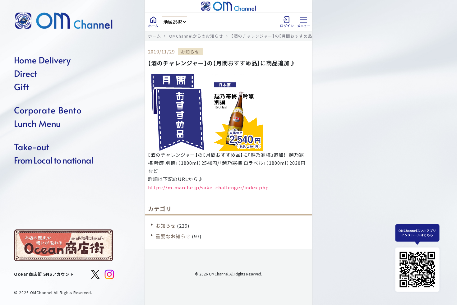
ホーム (154, 36)
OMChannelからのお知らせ (196, 36)
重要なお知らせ (173, 236)
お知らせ (166, 225)
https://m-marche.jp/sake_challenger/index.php (208, 187)
